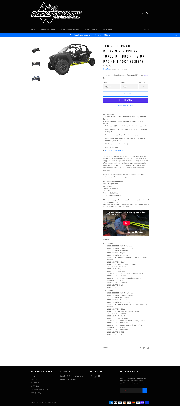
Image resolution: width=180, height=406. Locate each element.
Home (33, 30)
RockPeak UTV (40, 402)
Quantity (142, 82)
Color (123, 82)
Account (146, 30)
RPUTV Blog (107, 30)
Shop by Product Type (70, 30)
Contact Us (35, 383)
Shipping (106, 69)
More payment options (125, 105)
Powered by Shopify (50, 402)
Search (33, 376)
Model (105, 82)
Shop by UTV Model (48, 30)
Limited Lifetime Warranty (115, 150)
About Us (34, 379)
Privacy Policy (36, 393)
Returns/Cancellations (39, 389)
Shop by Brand (91, 30)
